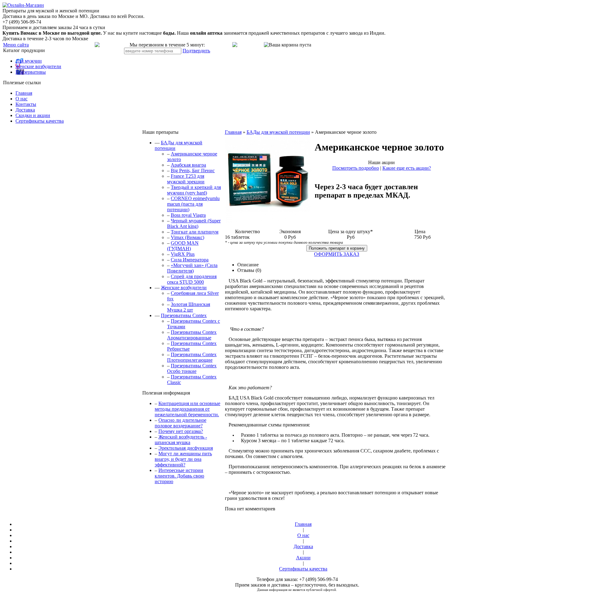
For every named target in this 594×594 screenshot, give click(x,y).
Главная (23, 93)
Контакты (25, 104)
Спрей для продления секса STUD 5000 (192, 279)
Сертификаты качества (39, 121)
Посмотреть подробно (355, 168)
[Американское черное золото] (268, 221)
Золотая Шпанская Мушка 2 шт (188, 307)
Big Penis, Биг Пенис (193, 170)
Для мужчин (28, 60)
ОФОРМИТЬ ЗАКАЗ (336, 254)
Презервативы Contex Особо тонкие (192, 368)
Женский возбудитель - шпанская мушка (181, 439)
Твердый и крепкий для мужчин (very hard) (194, 190)
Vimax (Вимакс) (187, 237)
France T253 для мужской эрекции (185, 178)
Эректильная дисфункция (185, 448)
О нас (21, 98)
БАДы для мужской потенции (278, 132)
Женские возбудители (38, 66)
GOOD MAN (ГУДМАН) (183, 245)
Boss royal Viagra (188, 215)
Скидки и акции (32, 115)
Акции (303, 557)
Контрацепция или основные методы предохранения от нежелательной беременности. (187, 409)
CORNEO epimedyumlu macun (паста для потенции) (193, 204)
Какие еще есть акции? (406, 168)
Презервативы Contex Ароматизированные (192, 335)
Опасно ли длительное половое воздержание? (180, 422)
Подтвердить (196, 50)
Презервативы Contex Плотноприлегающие (192, 357)
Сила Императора (190, 259)
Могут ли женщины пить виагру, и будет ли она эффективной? (183, 459)
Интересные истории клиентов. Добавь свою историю (179, 476)
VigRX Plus (183, 254)
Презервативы (30, 72)
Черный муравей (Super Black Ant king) (194, 223)
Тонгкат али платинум (194, 231)
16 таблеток (237, 237)
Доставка (25, 109)
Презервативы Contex (184, 315)
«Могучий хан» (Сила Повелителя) (192, 268)
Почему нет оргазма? (180, 431)
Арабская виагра (188, 165)
